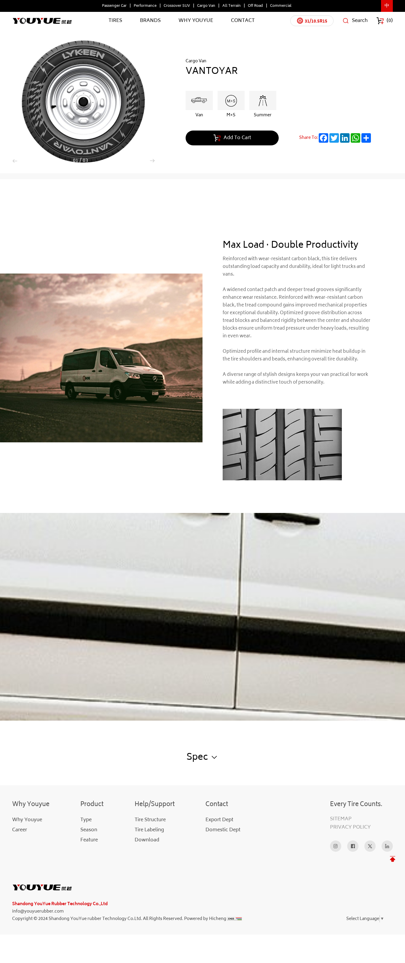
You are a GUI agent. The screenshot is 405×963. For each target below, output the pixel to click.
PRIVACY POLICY (350, 827)
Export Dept (219, 820)
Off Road (255, 6)
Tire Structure (150, 820)
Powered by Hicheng (205, 918)
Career (19, 830)
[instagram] (335, 846)
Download (147, 840)
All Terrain (231, 6)
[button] (14, 160)
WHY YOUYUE (195, 21)
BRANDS (150, 21)
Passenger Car (114, 6)
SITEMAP (341, 819)
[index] (127, 887)
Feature (89, 840)
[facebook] (352, 846)
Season (88, 830)
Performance (145, 6)
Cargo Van (206, 6)
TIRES (115, 21)
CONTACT (243, 21)
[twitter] (370, 846)
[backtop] (392, 859)
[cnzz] (234, 919)
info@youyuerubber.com (38, 911)
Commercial (280, 6)
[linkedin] (387, 846)
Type (86, 820)
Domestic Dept (222, 830)
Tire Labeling (149, 830)
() (390, 21)
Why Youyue (27, 820)
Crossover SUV (177, 6)
